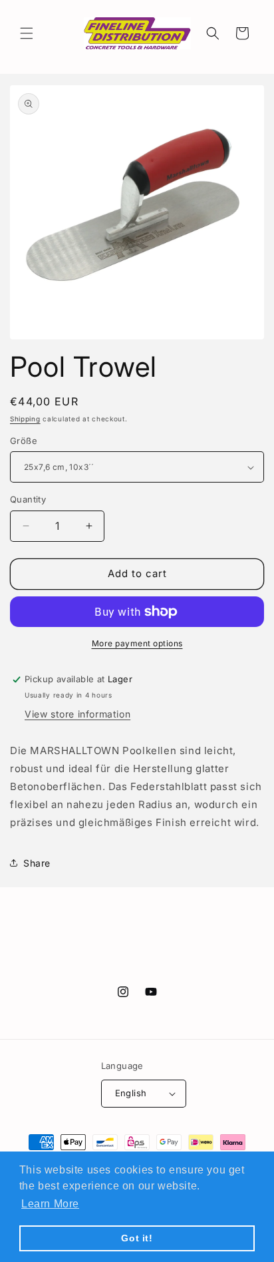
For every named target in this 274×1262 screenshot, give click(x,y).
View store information (77, 714)
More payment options (137, 643)
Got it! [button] (136, 1238)
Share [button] (37, 863)
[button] (26, 33)
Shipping (25, 419)
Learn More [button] (50, 1203)
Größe (23, 440)
